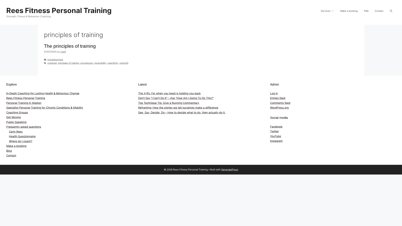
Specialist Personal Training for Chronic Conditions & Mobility (44, 107)
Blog (9, 150)
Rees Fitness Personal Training (59, 10)
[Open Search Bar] (391, 11)
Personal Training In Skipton (23, 103)
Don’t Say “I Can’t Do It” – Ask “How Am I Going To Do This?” (176, 98)
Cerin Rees (16, 131)
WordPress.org (279, 107)
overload (52, 63)
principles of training (68, 63)
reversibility (100, 63)
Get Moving (13, 117)
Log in (274, 93)
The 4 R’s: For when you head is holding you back (169, 93)
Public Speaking (16, 122)
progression (86, 63)
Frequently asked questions (23, 126)
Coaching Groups (17, 112)
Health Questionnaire (22, 136)
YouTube (275, 136)
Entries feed (277, 98)
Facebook (276, 126)
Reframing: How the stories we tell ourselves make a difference (178, 107)
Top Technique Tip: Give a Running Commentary (168, 103)
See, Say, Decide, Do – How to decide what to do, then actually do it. (181, 112)
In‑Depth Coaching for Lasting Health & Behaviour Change (42, 93)
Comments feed (280, 103)
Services (326, 10)
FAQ (366, 10)
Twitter (274, 131)
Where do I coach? (20, 141)
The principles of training (70, 46)
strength (124, 63)
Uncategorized (55, 59)
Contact (379, 10)
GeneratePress (229, 169)
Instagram (276, 141)
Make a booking (349, 10)
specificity (113, 63)
